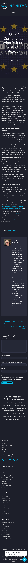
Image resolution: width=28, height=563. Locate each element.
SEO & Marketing (5, 498)
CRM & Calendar (5, 536)
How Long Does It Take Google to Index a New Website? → (15, 327)
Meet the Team (5, 474)
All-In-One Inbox (5, 534)
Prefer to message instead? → (14, 430)
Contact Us (4, 487)
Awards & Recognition (7, 476)
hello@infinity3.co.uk (10, 456)
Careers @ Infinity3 (6, 485)
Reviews (3, 481)
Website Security (5, 504)
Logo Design (4, 511)
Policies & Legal (5, 510)
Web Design (4, 496)
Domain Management (6, 508)
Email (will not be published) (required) (11, 362)
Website (3, 369)
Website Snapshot (6, 479)
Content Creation (5, 513)
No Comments (22, 56)
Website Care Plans (6, 500)
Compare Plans (5, 526)
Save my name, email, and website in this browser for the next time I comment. (12, 378)
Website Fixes (5, 506)
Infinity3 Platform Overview (8, 522)
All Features (4, 524)
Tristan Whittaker (13, 56)
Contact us (16, 219)
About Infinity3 (5, 470)
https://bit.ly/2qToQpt (14, 213)
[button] (2, 460)
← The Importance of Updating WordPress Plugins (12, 322)
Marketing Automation (7, 538)
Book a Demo (4, 532)
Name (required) (5, 355)
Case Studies (4, 483)
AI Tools (3, 540)
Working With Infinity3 (7, 477)
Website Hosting (5, 502)
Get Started (4, 530)
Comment (4, 338)
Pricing (3, 528)
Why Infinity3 (4, 472)
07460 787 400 (18, 454)
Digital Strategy (12, 230)
